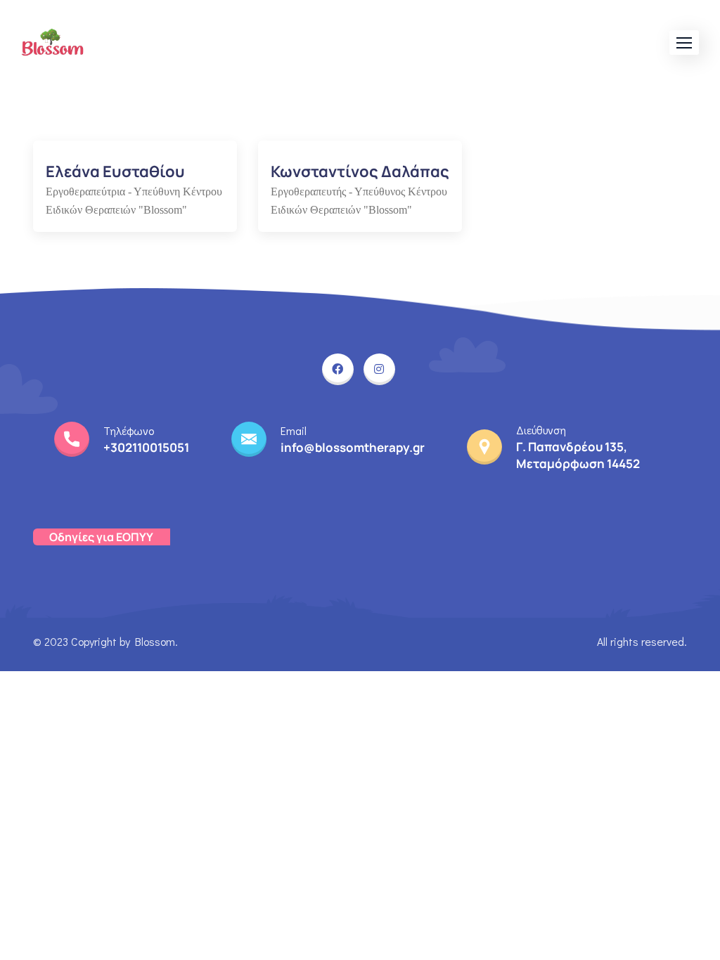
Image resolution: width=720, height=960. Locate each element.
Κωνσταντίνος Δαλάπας (360, 171)
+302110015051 (146, 447)
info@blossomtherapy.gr (353, 447)
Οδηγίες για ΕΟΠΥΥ (101, 537)
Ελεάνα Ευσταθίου (115, 171)
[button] (684, 42)
